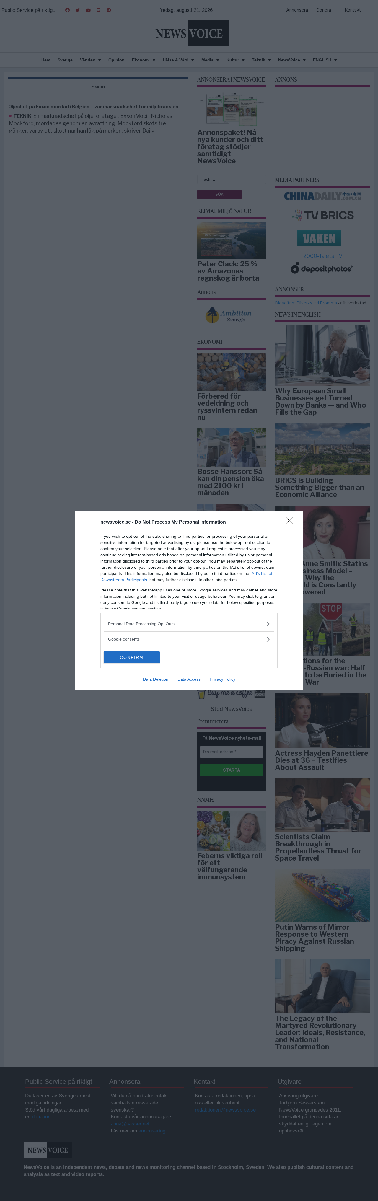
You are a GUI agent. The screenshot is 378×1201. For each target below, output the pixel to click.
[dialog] (189, 600)
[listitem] (189, 624)
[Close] (291, 522)
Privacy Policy (222, 679)
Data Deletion (155, 679)
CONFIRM (132, 657)
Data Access (189, 679)
